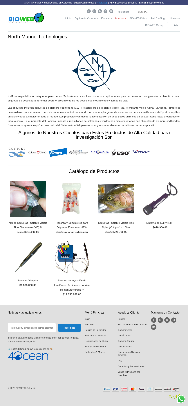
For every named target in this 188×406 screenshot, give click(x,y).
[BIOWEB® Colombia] (26, 17)
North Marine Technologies (37, 37)
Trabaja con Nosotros (95, 346)
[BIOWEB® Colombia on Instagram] (106, 12)
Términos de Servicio (95, 335)
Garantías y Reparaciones (131, 366)
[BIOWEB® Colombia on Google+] (94, 12)
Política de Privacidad (95, 330)
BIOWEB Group (154, 25)
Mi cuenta (123, 11)
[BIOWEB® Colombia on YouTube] (100, 12)
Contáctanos (124, 335)
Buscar (121, 319)
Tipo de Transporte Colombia (132, 324)
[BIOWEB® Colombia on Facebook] (89, 12)
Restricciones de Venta (96, 341)
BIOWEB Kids (138, 18)
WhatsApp (101, 2)
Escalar (106, 18)
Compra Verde (125, 330)
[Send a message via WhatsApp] (181, 399)
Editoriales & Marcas (95, 352)
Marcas (120, 18)
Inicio (68, 18)
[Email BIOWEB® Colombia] (111, 12)
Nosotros (175, 18)
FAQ (120, 361)
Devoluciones (125, 346)
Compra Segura (126, 341)
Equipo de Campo (86, 18)
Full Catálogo (158, 18)
